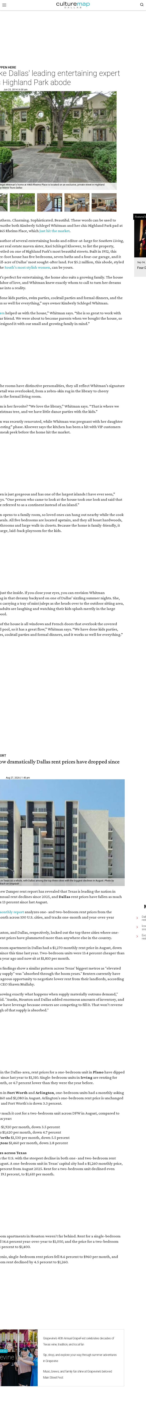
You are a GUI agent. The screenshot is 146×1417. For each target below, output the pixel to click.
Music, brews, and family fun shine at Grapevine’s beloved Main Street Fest (77, 1374)
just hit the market (55, 230)
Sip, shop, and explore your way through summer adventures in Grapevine (80, 1358)
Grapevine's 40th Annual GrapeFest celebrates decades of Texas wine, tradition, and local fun (78, 1341)
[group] (22, 202)
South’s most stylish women (27, 267)
